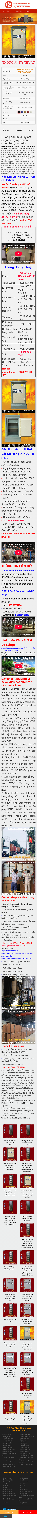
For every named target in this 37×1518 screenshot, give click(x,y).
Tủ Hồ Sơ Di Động (8, 1499)
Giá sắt (5, 1484)
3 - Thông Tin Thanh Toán (23, 237)
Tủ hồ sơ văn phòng (26, 1491)
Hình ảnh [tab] (18, 130)
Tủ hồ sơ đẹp (7, 1478)
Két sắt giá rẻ (24, 1444)
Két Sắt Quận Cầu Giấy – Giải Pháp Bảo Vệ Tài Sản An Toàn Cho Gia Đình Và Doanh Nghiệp (10, 1372)
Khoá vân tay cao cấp (26, 1465)
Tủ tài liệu (22, 1480)
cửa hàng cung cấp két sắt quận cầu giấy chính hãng (10, 1193)
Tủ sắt (21, 1487)
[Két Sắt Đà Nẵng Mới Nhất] (18, 396)
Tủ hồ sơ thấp (24, 1478)
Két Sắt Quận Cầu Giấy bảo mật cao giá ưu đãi (27, 1321)
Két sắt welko (24, 1442)
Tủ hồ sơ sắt (6, 1482)
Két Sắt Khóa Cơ (25, 1453)
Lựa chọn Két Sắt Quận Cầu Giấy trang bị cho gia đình (10, 1297)
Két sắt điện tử (7, 1440)
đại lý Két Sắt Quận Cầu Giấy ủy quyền (10, 1268)
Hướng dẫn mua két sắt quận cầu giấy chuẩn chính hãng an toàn (27, 1346)
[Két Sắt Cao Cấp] (18, 844)
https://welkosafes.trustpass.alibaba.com (16, 958)
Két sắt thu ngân (8, 1451)
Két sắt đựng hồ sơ (8, 1461)
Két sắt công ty (24, 1446)
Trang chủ (10, 1512)
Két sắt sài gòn (7, 1434)
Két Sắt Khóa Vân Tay (26, 1455)
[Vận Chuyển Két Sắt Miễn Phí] (18, 993)
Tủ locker (22, 1486)
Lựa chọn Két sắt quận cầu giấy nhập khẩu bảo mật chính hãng (27, 1371)
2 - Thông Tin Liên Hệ (22, 235)
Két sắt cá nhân (24, 1447)
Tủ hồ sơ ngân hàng (9, 1493)
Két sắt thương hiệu (9, 1449)
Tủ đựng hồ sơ (24, 1489)
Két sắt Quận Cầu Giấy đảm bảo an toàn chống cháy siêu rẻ (27, 1297)
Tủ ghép (5, 1486)
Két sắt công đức (25, 1451)
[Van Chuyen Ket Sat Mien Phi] (18, 1027)
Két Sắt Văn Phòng (8, 1457)
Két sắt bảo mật (8, 1447)
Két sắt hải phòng (25, 1434)
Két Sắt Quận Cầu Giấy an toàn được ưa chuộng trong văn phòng (27, 1194)
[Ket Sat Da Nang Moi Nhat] (18, 430)
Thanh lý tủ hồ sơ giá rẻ (10, 1495)
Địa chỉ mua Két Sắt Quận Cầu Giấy (27, 1395)
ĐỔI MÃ (6, 11)
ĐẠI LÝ (30, 11)
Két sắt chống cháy (25, 1449)
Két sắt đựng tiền (8, 1442)
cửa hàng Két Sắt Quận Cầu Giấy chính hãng (27, 1218)
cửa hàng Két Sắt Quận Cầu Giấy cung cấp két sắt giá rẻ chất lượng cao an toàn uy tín (27, 1271)
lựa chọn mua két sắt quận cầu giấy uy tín (10, 1419)
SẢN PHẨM (19, 11)
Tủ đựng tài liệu (7, 1489)
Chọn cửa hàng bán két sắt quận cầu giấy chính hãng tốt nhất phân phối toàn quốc (10, 1220)
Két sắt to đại (7, 1446)
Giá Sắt (5, 1503)
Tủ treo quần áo (24, 1484)
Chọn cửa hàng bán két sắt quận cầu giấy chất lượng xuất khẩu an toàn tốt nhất (27, 1167)
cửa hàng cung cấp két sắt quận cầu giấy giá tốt (27, 1142)
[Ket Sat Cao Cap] (18, 878)
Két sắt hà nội (24, 1440)
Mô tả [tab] (30, 130)
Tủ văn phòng (24, 1493)
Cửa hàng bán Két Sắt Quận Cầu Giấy (10, 1142)
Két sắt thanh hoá (25, 1438)
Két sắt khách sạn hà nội (27, 1436)
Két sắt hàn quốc (8, 1444)
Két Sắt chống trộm (9, 1465)
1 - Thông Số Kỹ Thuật (19, 232)
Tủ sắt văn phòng (8, 1480)
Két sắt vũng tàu (8, 1438)
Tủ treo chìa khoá (25, 1482)
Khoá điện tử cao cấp (9, 1466)
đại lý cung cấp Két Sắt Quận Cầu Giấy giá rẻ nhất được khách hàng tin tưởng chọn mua (27, 1243)
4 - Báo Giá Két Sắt (17, 240)
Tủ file (5, 1487)
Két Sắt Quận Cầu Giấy (10, 1320)
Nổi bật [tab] (6, 130)
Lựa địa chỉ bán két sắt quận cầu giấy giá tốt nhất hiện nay (27, 1420)
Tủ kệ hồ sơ (23, 1503)
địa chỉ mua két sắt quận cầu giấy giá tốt (10, 1345)
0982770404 (28, 1512)
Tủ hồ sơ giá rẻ (7, 1491)
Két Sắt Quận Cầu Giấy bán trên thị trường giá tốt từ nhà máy (10, 1166)
